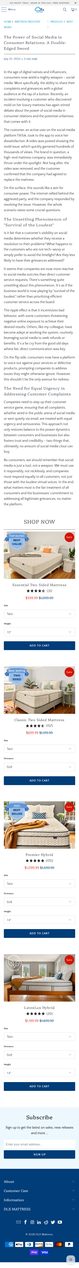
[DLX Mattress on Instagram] (32, 1222)
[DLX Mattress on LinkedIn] (39, 1222)
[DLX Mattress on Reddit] (46, 1222)
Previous (56, 21)
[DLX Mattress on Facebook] (26, 1222)
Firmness (9, 758)
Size (6, 605)
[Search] (64, 9)
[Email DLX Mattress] (19, 1222)
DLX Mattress (44, 1234)
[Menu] (2, 9)
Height (7, 623)
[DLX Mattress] (39, 9)
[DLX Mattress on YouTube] (60, 1222)
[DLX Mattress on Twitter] (53, 1222)
